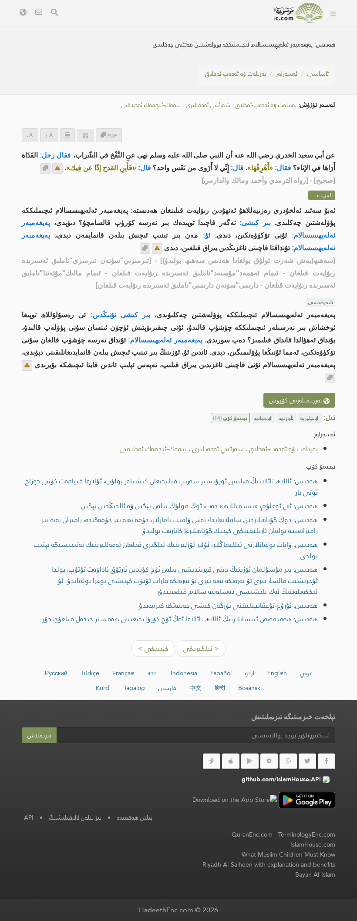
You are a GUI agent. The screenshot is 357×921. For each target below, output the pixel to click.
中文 (195, 687)
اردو (249, 673)
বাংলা (153, 673)
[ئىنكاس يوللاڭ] (57, 168)
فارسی (167, 687)
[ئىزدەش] (54, 13)
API (29, 817)
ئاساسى (318, 73)
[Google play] (250, 761)
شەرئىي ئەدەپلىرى (208, 105)
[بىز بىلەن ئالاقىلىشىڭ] (39, 13)
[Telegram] (269, 761)
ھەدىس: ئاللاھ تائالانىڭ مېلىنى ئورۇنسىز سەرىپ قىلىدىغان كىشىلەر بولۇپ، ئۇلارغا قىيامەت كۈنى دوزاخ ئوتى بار (171, 487)
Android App (231, 25)
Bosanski (250, 687)
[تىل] (23, 13)
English (277, 673)
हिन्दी (220, 687)
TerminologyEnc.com (306, 834)
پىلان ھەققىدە (134, 817)
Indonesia (184, 673)
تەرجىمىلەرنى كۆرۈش (296, 400)
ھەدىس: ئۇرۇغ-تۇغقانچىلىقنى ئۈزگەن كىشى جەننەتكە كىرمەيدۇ (228, 605)
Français (123, 673)
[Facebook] (326, 761)
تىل (141, 25)
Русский (56, 673)
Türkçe (90, 673)
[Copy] (45, 168)
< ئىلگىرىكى (201, 648)
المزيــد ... (322, 195)
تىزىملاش (39, 735)
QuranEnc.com (252, 834)
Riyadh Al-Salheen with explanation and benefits (268, 864)
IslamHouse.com (312, 844)
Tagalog (134, 687)
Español (221, 673)
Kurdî (103, 687)
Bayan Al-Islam (315, 874)
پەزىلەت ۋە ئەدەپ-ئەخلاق (235, 73)
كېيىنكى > (153, 648)
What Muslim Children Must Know (288, 854)
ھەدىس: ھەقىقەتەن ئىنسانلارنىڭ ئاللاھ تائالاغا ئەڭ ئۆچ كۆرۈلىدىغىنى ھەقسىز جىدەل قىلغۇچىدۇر (180, 619)
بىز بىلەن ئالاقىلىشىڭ (75, 817)
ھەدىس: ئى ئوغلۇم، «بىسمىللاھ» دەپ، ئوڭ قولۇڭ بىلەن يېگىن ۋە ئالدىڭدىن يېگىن (199, 505)
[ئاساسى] (333, 13)
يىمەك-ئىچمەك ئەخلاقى (151, 105)
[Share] (85, 135)
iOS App (175, 25)
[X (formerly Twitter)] (307, 761)
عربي (306, 673)
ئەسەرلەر (286, 73)
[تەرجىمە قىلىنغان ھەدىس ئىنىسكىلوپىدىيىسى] (299, 13)
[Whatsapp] (288, 761)
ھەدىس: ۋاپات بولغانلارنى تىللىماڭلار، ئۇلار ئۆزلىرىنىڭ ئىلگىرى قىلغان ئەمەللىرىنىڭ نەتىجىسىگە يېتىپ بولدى (176, 550)
